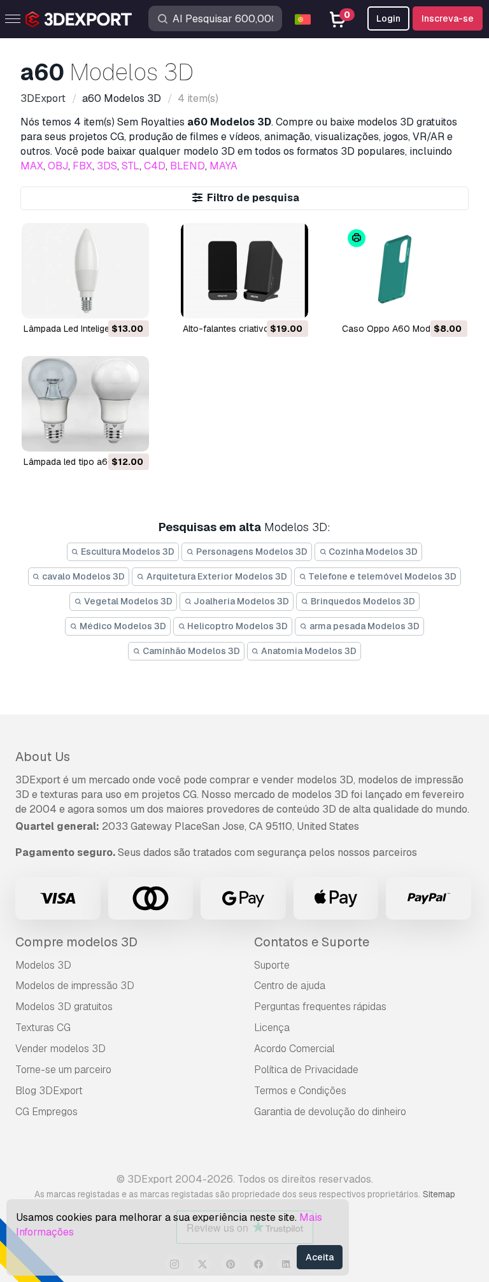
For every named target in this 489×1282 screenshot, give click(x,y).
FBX (82, 166)
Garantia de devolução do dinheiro (330, 1111)
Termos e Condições (300, 1090)
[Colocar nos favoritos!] (130, 300)
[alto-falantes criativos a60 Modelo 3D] (244, 270)
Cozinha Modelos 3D (372, 551)
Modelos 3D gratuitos (64, 1006)
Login (388, 18)
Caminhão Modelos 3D (190, 651)
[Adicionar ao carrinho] (104, 300)
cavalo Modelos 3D (82, 576)
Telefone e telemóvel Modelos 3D (381, 576)
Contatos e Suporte (311, 942)
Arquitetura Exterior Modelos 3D (216, 576)
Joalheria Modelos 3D (240, 601)
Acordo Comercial (294, 1048)
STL (130, 166)
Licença (272, 1027)
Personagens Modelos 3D (251, 551)
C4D (155, 166)
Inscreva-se (448, 18)
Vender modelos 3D (60, 1048)
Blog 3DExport (49, 1090)
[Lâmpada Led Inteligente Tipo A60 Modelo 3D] (85, 270)
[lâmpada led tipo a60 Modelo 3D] (85, 404)
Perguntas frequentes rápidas (320, 1006)
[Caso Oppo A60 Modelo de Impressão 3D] (403, 270)
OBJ (58, 166)
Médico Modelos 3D (122, 626)
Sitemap (439, 1194)
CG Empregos (46, 1111)
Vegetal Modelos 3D (127, 601)
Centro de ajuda (289, 985)
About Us (42, 756)
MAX (31, 166)
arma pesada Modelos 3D (364, 626)
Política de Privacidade (306, 1069)
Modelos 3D (43, 965)
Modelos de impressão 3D (74, 985)
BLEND (187, 166)
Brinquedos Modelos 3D (362, 601)
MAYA (223, 166)
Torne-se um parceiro (63, 1069)
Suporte (272, 965)
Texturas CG (43, 1027)
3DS (107, 166)
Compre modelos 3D (76, 942)
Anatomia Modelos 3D (308, 651)
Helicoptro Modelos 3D (236, 626)
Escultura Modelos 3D (126, 551)
